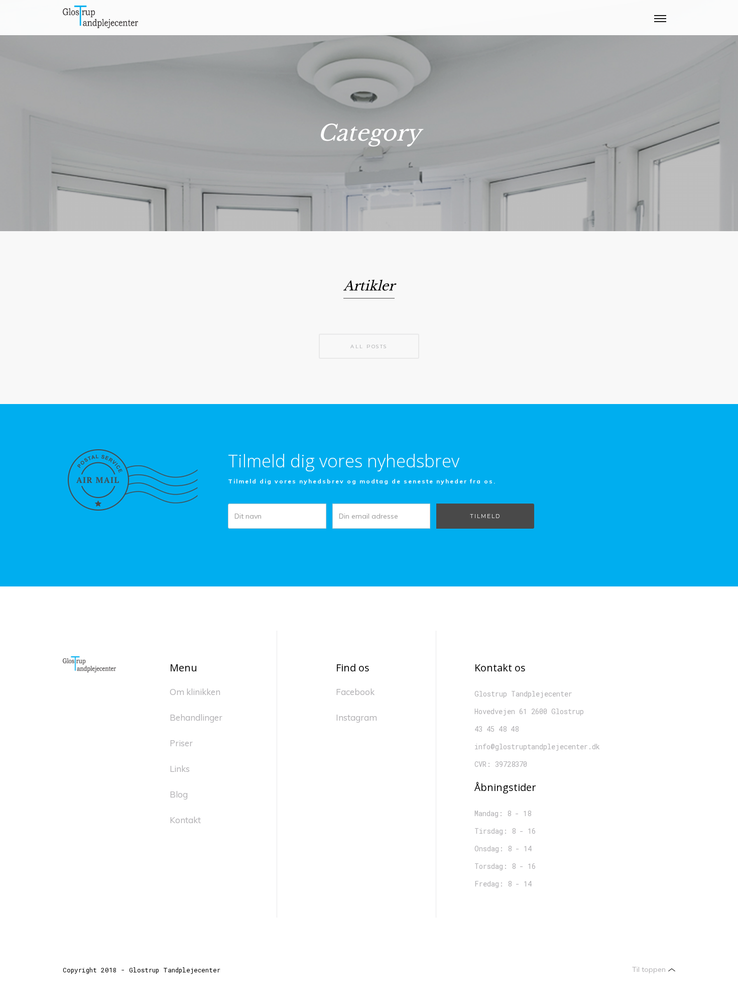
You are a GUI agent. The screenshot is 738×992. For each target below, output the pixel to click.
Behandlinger (196, 717)
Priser (181, 743)
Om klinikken (195, 691)
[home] (100, 17)
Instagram (356, 717)
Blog (179, 794)
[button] (660, 17)
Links (180, 768)
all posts (369, 346)
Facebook (355, 691)
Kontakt (185, 820)
